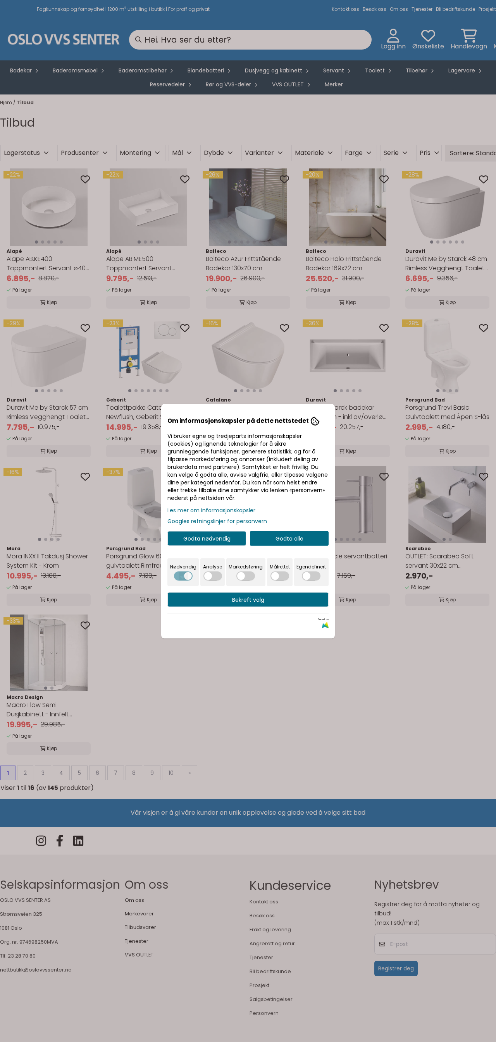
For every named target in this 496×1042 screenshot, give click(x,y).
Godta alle (289, 538)
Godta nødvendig (207, 538)
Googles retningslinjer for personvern (217, 521)
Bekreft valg (248, 599)
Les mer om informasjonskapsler (211, 510)
